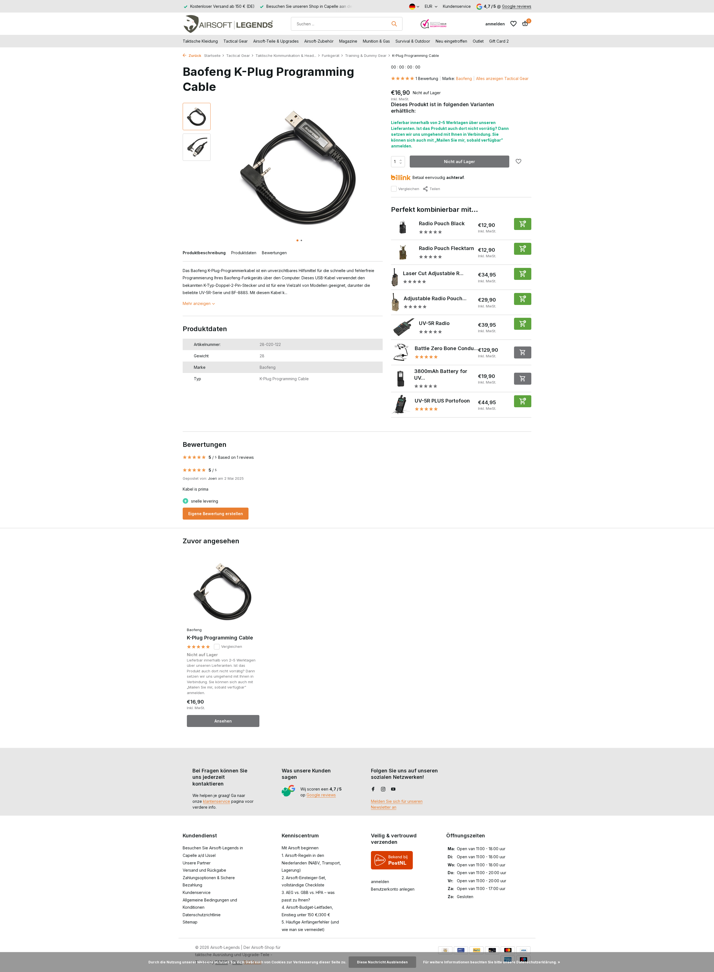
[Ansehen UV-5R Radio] (403, 327)
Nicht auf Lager (459, 161)
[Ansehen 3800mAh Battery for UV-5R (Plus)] (400, 378)
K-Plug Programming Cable (220, 638)
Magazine (348, 41)
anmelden (380, 881)
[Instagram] (383, 789)
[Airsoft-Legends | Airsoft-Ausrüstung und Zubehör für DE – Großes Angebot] (228, 24)
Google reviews (516, 6)
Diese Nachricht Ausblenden (382, 962)
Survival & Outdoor (412, 41)
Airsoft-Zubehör (319, 41)
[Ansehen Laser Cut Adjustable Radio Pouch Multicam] (395, 277)
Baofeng (464, 78)
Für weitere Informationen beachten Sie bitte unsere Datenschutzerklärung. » (491, 962)
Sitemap (190, 922)
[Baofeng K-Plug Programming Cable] (223, 591)
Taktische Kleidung (200, 41)
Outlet (478, 41)
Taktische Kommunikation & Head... (285, 55)
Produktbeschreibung (204, 252)
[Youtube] (393, 789)
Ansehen (223, 721)
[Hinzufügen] (522, 224)
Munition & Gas (376, 41)
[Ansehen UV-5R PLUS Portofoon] (401, 405)
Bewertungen (274, 252)
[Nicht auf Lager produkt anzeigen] (522, 352)
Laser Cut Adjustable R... (433, 273)
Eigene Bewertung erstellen (215, 513)
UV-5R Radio (434, 323)
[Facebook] (373, 789)
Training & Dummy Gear (366, 55)
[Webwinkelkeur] (434, 24)
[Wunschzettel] (513, 24)
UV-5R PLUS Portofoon (442, 401)
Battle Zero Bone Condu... (446, 348)
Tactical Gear (235, 41)
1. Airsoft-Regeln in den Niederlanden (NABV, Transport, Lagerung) (311, 862)
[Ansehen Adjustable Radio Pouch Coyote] (395, 302)
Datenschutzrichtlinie (202, 914)
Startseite (212, 55)
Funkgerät (330, 55)
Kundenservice (457, 6)
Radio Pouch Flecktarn (446, 248)
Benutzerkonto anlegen (392, 889)
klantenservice (216, 801)
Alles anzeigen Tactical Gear (502, 78)
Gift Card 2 (499, 41)
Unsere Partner (197, 863)
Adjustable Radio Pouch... (435, 298)
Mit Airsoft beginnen (300, 847)
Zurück (194, 55)
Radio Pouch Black (442, 223)
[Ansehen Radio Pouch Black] (403, 227)
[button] (297, 240)
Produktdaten (243, 252)
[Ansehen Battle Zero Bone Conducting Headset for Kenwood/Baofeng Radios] (401, 352)
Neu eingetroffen (451, 41)
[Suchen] (394, 23)
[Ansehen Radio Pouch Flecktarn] (403, 252)
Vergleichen (408, 188)
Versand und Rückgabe (204, 870)
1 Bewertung (427, 78)
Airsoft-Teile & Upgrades (276, 41)
